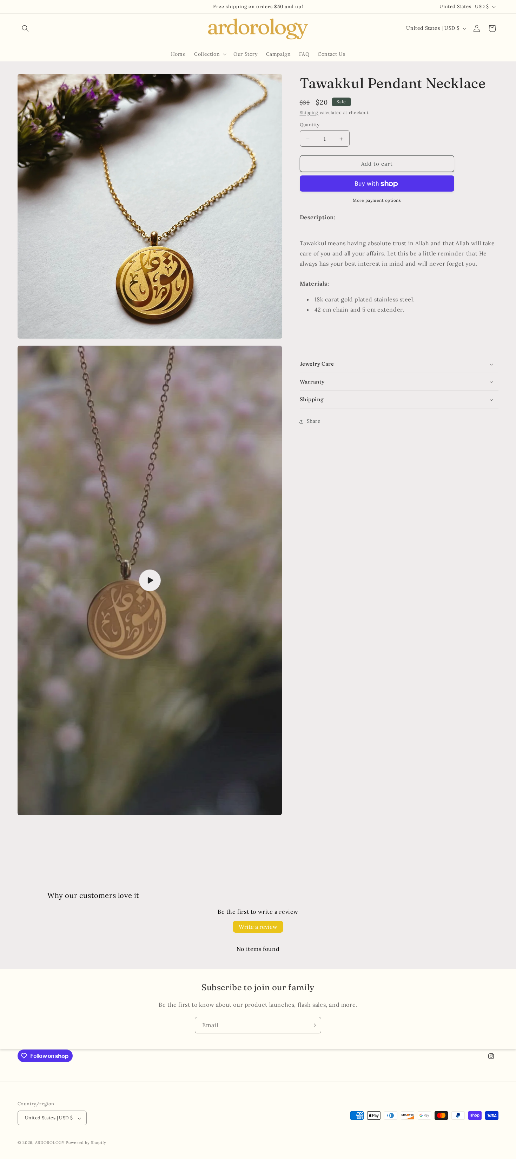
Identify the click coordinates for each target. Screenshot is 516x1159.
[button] (25, 28)
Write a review (258, 926)
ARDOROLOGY (50, 1142)
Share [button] (314, 421)
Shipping (309, 112)
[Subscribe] (313, 1025)
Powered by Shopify (86, 1142)
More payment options (377, 200)
